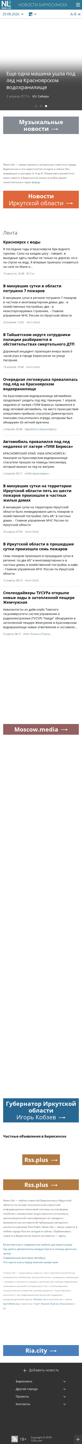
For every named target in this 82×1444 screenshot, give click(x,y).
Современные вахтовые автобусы (24, 1258)
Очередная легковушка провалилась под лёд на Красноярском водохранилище (40, 384)
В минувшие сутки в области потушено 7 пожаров (32, 288)
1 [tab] (36, 107)
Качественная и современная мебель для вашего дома (37, 1244)
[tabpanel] (41, 64)
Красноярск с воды (21, 241)
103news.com (40, 1299)
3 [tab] (46, 107)
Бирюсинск (24, 1381)
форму (36, 182)
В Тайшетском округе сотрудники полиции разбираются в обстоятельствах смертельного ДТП (38, 339)
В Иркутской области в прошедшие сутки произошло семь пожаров (38, 546)
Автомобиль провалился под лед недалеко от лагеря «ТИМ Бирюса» (38, 444)
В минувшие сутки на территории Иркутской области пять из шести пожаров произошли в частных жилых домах (37, 493)
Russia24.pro (66, 1303)
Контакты (23, 1404)
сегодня (36, 1231)
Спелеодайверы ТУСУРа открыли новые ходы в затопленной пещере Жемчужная (39, 597)
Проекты (22, 1396)
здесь (62, 1236)
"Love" (37, 1303)
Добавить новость (44, 1370)
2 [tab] (41, 107)
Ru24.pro (54, 1303)
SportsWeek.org (11, 1303)
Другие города (27, 1389)
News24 (45, 1303)
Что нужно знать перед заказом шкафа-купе (30, 1262)
